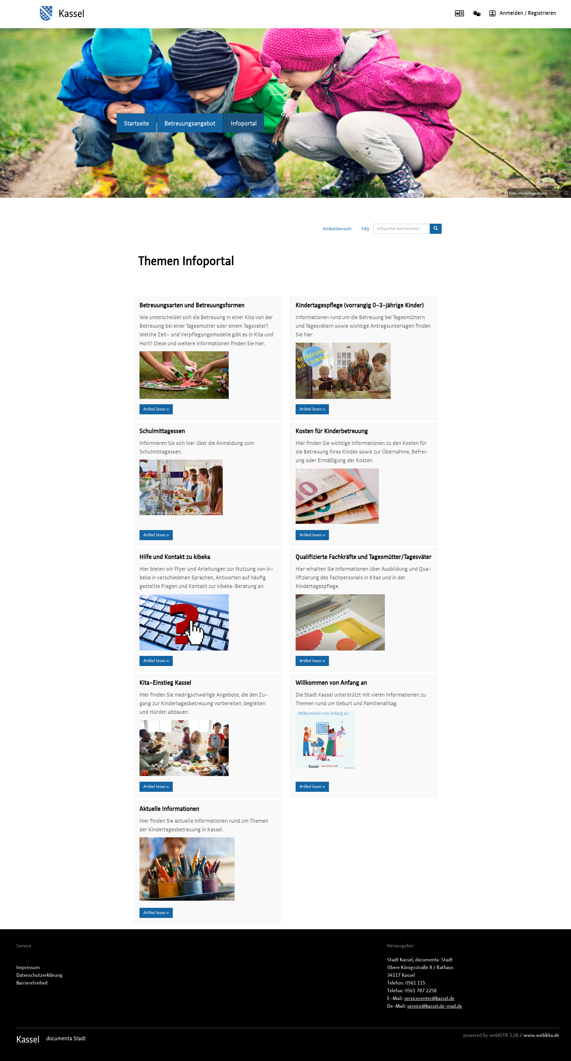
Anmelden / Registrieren (528, 13)
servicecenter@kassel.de (429, 998)
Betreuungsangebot (189, 124)
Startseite (136, 124)
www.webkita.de (541, 1035)
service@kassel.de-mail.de (434, 1006)
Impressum (28, 967)
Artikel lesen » (156, 409)
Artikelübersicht (337, 229)
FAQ (365, 229)
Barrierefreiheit (32, 983)
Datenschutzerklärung (39, 975)
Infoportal (244, 124)
